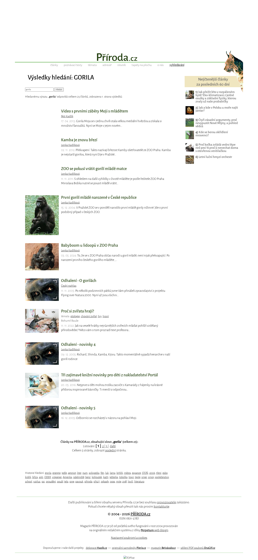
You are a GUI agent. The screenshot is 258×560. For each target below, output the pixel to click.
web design (154, 530)
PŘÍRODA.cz (140, 514)
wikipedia (94, 473)
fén (102, 473)
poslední (110, 450)
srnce (151, 477)
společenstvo (162, 477)
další (113, 446)
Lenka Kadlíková (70, 145)
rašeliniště (78, 477)
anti (41, 477)
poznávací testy (73, 65)
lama (112, 473)
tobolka (123, 477)
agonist (72, 473)
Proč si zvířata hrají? (77, 311)
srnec (144, 477)
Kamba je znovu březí (79, 140)
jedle (64, 473)
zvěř (124, 481)
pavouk (79, 481)
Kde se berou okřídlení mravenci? (212, 134)
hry (99, 316)
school (28, 481)
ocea (112, 481)
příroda (88, 481)
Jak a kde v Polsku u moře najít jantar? (217, 109)
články (54, 65)
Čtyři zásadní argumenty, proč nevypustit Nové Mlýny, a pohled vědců (217, 123)
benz (88, 477)
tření (158, 473)
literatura (139, 481)
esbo (165, 473)
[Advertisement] (129, 24)
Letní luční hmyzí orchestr (214, 157)
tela (66, 481)
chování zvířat (89, 316)
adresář (107, 65)
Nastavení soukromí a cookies (129, 537)
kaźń (105, 477)
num (85, 473)
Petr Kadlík (67, 116)
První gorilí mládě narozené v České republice (99, 197)
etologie (75, 316)
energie (56, 473)
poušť (60, 481)
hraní (106, 316)
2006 (152, 473)
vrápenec (57, 477)
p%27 (97, 481)
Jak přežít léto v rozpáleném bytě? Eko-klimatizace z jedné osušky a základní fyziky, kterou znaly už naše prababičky (216, 96)
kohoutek (97, 477)
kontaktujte (161, 506)
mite (118, 481)
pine (72, 481)
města (127, 473)
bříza (35, 477)
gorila (48, 473)
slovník (121, 65)
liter (79, 473)
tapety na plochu (142, 65)
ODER (47, 477)
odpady (105, 481)
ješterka (114, 477)
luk (107, 473)
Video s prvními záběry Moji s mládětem (94, 111)
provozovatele (166, 502)
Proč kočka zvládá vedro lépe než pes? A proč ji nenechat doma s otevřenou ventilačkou (217, 148)
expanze (136, 473)
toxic (131, 477)
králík (28, 477)
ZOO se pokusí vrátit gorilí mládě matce (94, 169)
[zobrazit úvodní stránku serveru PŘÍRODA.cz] (129, 57)
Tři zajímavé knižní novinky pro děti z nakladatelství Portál (109, 375)
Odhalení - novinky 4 (78, 344)
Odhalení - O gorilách (78, 281)
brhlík (120, 473)
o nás (160, 65)
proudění (51, 481)
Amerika (67, 477)
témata (92, 65)
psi (43, 481)
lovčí (130, 481)
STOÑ (145, 473)
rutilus (36, 481)
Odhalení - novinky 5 (78, 408)
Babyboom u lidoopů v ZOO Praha (89, 245)
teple (137, 477)
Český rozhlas (68, 285)
